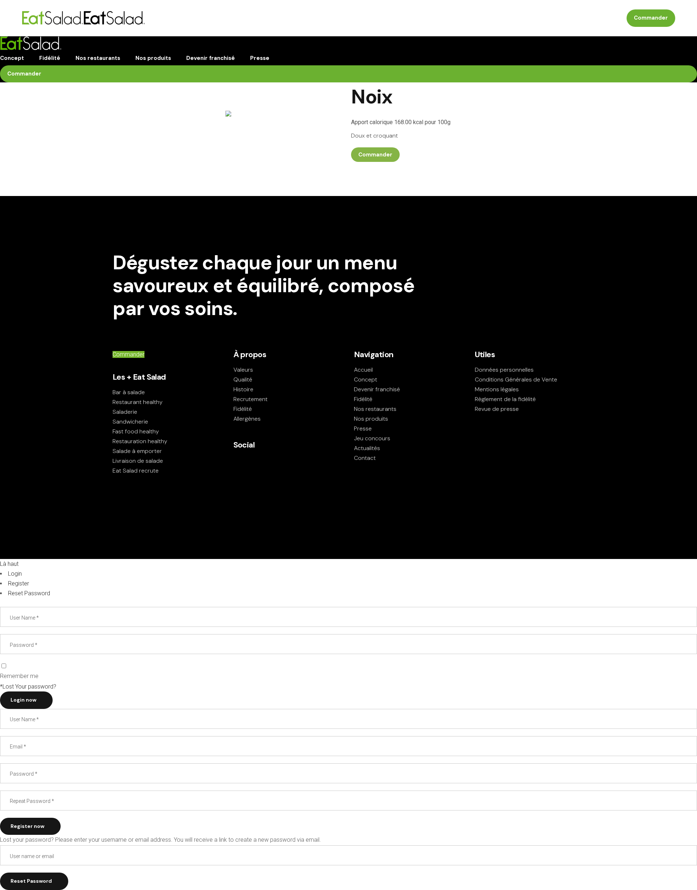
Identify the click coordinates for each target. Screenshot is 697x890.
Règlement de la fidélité (505, 399)
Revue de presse (497, 409)
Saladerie (125, 412)
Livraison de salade (138, 461)
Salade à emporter (137, 451)
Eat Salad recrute (136, 470)
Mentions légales (497, 389)
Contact (365, 458)
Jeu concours (372, 438)
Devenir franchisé (377, 389)
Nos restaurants (375, 409)
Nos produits (371, 418)
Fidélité (242, 409)
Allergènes (247, 418)
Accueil (363, 369)
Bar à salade (129, 392)
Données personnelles (504, 369)
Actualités (367, 448)
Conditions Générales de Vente (516, 379)
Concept (365, 379)
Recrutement (250, 399)
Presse (363, 428)
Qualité (242, 379)
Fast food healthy (136, 431)
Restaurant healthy (138, 402)
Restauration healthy (140, 441)
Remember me (19, 676)
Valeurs (243, 369)
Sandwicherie (130, 421)
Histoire (243, 389)
